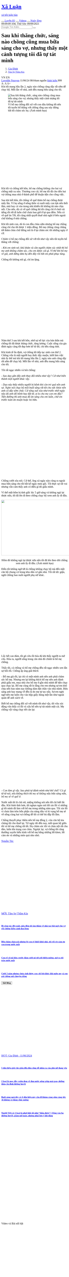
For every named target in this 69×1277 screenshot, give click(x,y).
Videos (22, 20)
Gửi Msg (7, 983)
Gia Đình (13, 68)
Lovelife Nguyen (10, 80)
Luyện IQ (9, 20)
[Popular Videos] (17, 21)
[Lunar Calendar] (28, 21)
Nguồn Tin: (7, 841)
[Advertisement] (34, 149)
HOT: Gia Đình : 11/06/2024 (16, 1055)
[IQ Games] (2, 21)
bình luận (52, 80)
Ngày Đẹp (36, 20)
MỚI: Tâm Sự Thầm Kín (14, 913)
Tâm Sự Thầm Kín (16, 72)
